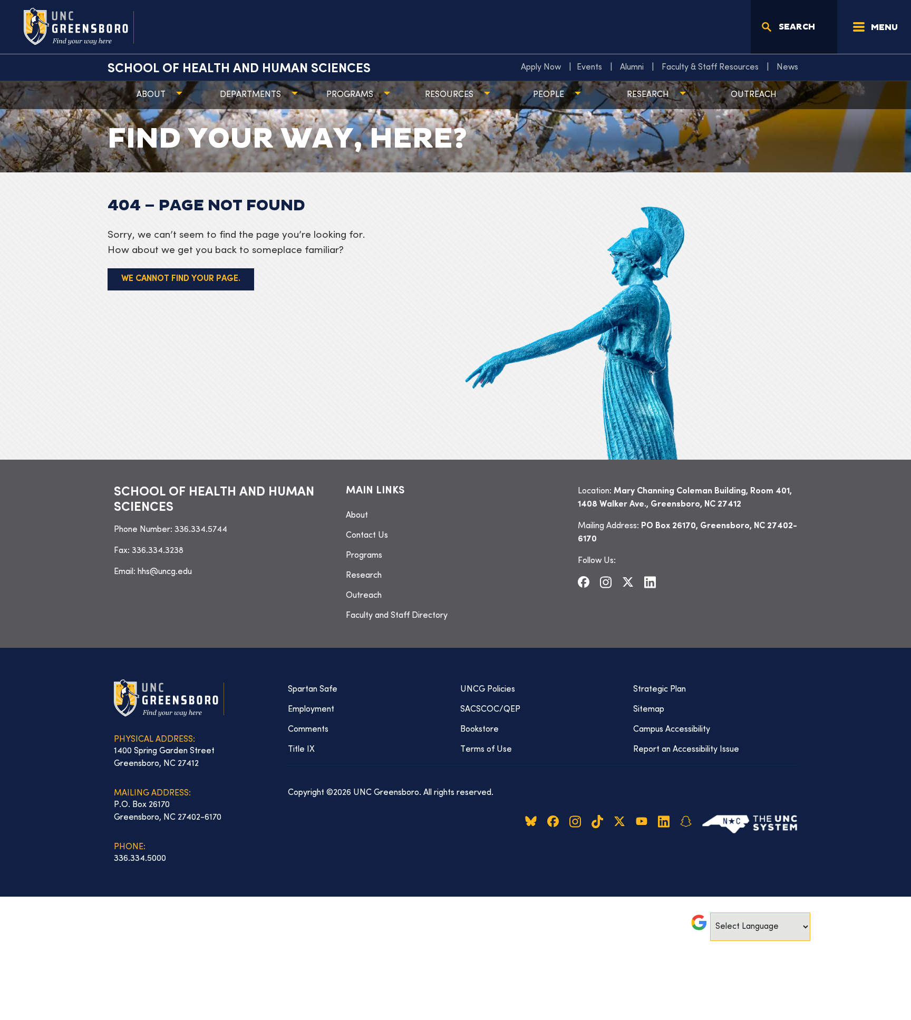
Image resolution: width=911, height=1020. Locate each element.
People (548, 95)
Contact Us (367, 535)
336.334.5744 (201, 530)
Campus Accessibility (671, 729)
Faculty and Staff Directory (397, 615)
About (151, 95)
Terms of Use (486, 749)
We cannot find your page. (180, 279)
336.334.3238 (157, 551)
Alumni (632, 67)
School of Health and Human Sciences (239, 69)
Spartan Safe (312, 689)
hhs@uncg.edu (165, 572)
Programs (349, 95)
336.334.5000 (140, 858)
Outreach (754, 95)
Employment (311, 709)
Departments (250, 95)
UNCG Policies (487, 689)
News (787, 67)
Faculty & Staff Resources (710, 67)
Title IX (301, 749)
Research (648, 95)
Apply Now (541, 67)
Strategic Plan (659, 689)
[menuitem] (543, 67)
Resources (449, 95)
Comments (308, 729)
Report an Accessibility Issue (686, 749)
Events (589, 67)
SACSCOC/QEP (490, 709)
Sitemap (648, 709)
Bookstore (479, 729)
